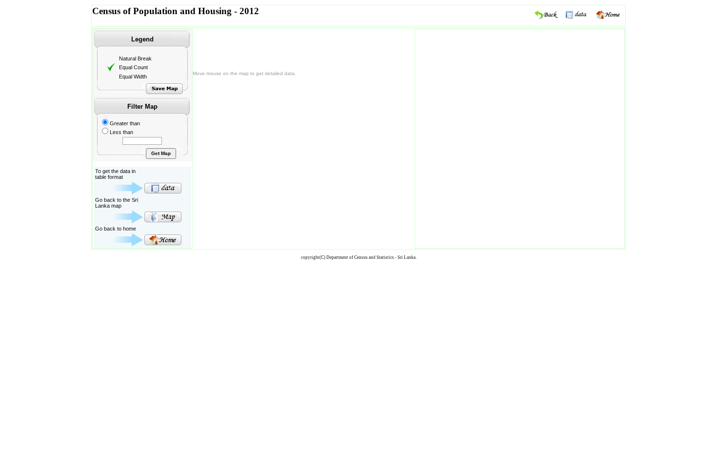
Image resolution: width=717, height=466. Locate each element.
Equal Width (133, 76)
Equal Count (133, 67)
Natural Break (135, 58)
